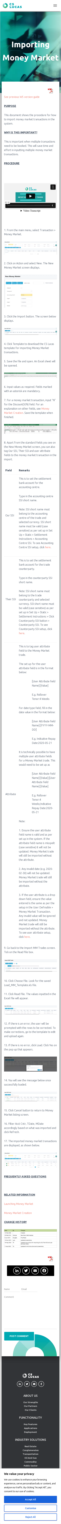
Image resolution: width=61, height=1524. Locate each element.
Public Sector (30, 1465)
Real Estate (30, 1446)
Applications (30, 1428)
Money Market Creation (18, 1212)
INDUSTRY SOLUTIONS (30, 1439)
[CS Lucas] (13, 5)
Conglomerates (31, 1450)
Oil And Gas (30, 1458)
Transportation (30, 1454)
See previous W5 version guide (22, 96)
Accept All (30, 1499)
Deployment (30, 1432)
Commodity (30, 1461)
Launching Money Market (18, 1203)
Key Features (30, 1424)
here (48, 547)
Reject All (30, 1517)
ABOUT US (30, 1395)
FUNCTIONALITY (30, 1417)
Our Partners (30, 1406)
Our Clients (30, 1410)
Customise (30, 1508)
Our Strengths (30, 1402)
